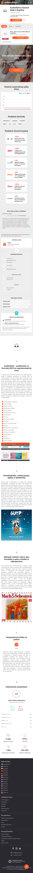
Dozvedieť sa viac (17, 236)
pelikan (20, 124)
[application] (16, 101)
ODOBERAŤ (16, 70)
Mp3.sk (4, 124)
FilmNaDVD (22, 120)
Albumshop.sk (6, 120)
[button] (22, 93)
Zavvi (14, 124)
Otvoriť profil (10, 245)
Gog (10, 124)
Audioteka (14, 120)
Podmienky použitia (6, 41)
